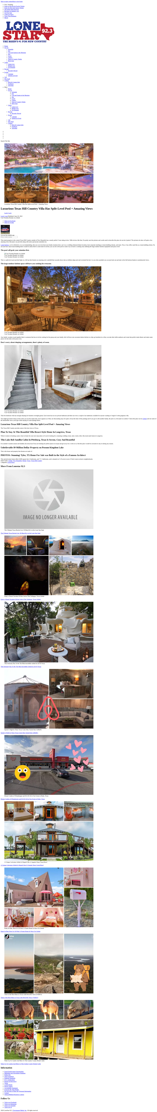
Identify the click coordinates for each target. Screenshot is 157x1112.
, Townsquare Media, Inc (19, 1110)
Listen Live (11, 64)
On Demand (11, 67)
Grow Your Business (10, 16)
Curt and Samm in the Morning (17, 52)
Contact (6, 80)
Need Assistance (9, 1076)
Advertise (11, 85)
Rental (24, 460)
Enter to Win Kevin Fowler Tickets (14, 6)
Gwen (10, 56)
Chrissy (10, 57)
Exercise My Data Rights (11, 1089)
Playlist (6, 69)
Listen (6, 62)
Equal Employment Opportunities (14, 1071)
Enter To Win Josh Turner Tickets (14, 8)
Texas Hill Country (36, 460)
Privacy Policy (8, 1086)
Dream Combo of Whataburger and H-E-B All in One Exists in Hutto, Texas (23, 799)
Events (6, 72)
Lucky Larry (4, 216)
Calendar (10, 74)
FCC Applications (9, 1080)
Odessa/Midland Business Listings (14, 1094)
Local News (11, 462)
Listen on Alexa (8, 14)
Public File (7, 1075)
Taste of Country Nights (15, 59)
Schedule (10, 49)
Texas (28, 460)
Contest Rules (8, 1085)
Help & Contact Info (14, 82)
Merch (6, 18)
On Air (6, 47)
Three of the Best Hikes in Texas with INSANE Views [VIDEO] (19, 997)
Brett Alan (11, 61)
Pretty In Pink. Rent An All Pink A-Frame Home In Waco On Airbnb (20, 931)
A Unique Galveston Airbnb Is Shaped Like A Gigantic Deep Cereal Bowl (22, 865)
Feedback (11, 84)
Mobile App (11, 66)
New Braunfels (17, 460)
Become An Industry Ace (11, 11)
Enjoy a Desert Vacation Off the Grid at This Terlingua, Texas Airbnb (21, 599)
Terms (6, 1083)
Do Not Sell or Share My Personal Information (17, 1091)
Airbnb (145, 418)
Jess (9, 54)
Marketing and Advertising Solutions (14, 1073)
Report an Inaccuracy (10, 1081)
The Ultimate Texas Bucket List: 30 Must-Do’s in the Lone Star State (20, 533)
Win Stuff (7, 79)
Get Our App (8, 13)
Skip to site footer (18, 1)
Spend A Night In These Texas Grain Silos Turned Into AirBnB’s (19, 733)
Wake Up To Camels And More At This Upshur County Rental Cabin (21, 1064)
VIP (5, 77)
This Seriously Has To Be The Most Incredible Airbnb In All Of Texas (21, 666)
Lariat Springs (5, 245)
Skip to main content (7, 1)
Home (6, 46)
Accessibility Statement (11, 1088)
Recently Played (12, 70)
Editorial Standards (9, 1078)
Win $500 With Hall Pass (11, 9)
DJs (9, 51)
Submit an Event (13, 75)
